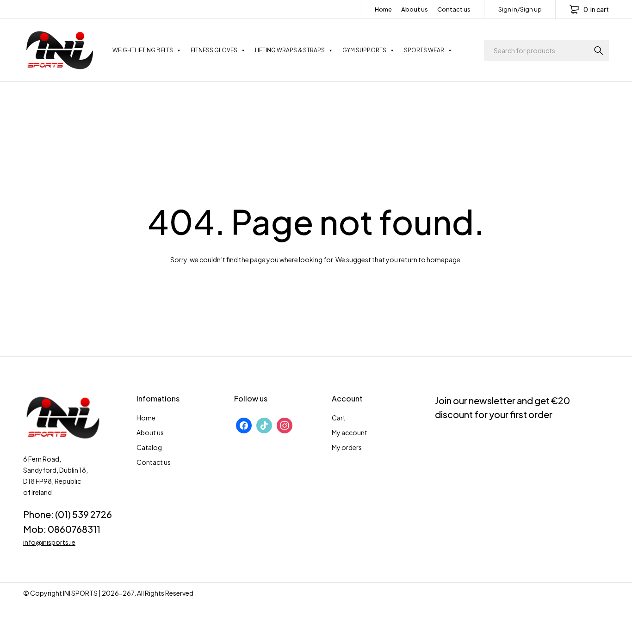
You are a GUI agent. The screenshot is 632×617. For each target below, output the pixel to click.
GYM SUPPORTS (364, 50)
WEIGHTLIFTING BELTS (142, 50)
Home (383, 9)
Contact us (454, 9)
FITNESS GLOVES (214, 50)
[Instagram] (284, 424)
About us (414, 9)
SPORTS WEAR (424, 50)
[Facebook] (244, 424)
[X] (264, 424)
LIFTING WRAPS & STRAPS (290, 50)
